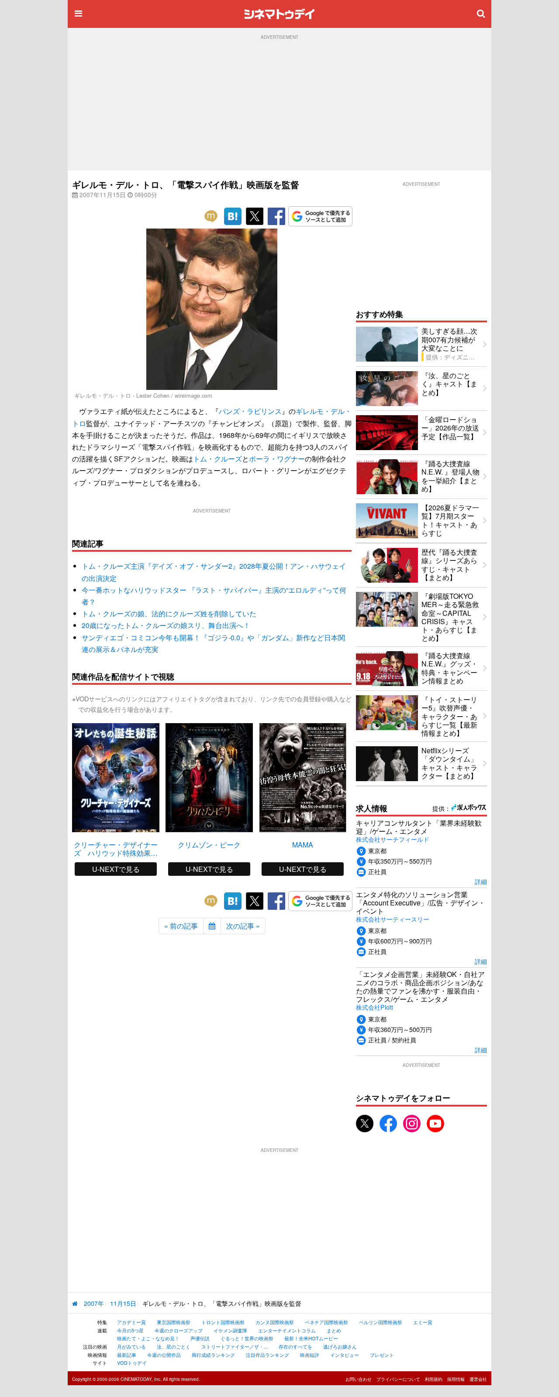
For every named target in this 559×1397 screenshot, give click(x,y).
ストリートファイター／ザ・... (234, 1346)
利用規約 (433, 1379)
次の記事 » (243, 926)
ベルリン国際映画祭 (380, 1321)
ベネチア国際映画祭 (326, 1321)
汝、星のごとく (173, 1346)
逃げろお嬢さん (340, 1346)
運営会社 (478, 1379)
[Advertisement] (279, 105)
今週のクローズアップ (179, 1330)
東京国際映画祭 (173, 1321)
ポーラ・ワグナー (277, 459)
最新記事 (126, 1354)
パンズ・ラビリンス (250, 411)
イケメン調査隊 (230, 1330)
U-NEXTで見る (116, 869)
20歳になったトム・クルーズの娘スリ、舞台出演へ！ (166, 625)
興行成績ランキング (213, 1354)
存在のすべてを (295, 1346)
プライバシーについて (398, 1379)
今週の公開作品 (164, 1354)
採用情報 (456, 1379)
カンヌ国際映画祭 (274, 1321)
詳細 (481, 881)
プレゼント (382, 1354)
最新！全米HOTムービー (311, 1338)
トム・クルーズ (217, 459)
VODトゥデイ (132, 1362)
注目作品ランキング (267, 1354)
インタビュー (344, 1354)
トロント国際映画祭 (223, 1321)
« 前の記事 (181, 926)
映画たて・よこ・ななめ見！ (148, 1338)
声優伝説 (200, 1338)
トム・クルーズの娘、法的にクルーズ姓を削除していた (169, 613)
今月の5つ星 (130, 1330)
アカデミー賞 (131, 1321)
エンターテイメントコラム (287, 1330)
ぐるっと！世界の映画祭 (247, 1338)
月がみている (131, 1346)
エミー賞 (422, 1321)
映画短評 (309, 1354)
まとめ (334, 1330)
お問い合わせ (358, 1379)
